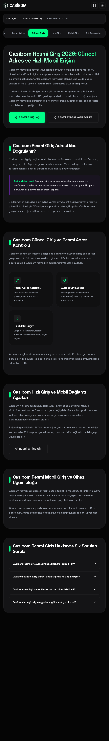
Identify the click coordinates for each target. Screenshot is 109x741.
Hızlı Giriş (56, 33)
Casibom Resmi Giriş (32, 18)
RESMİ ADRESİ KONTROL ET (75, 117)
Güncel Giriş (38, 33)
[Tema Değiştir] (102, 5)
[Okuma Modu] (94, 5)
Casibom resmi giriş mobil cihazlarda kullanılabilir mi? (44, 589)
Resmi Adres (18, 33)
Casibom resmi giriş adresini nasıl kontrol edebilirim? (43, 563)
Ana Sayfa (11, 18)
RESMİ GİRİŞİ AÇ (29, 117)
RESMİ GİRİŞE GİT (30, 448)
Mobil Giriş (73, 33)
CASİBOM (18, 5)
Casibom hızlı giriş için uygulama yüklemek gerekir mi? (44, 602)
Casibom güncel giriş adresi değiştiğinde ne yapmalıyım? (46, 576)
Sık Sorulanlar (93, 33)
